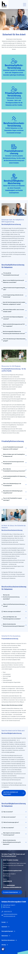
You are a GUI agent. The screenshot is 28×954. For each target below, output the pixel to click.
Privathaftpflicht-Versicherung (14, 94)
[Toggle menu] (24, 4)
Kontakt (4, 922)
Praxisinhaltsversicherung (14, 152)
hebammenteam (11, 885)
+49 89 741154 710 (7, 881)
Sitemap (4, 944)
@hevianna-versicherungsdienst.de (12, 887)
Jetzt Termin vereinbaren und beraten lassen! (10, 793)
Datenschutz (5, 935)
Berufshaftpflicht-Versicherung (14, 66)
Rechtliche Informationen (8, 940)
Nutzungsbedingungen (7, 931)
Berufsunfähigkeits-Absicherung (14, 182)
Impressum (4, 926)
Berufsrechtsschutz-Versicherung (14, 124)
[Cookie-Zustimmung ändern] (3, 949)
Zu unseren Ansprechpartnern (10, 892)
